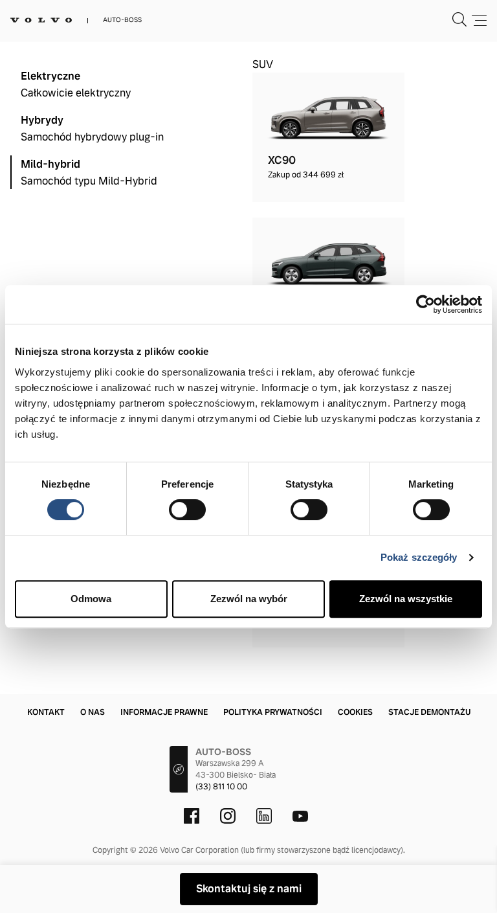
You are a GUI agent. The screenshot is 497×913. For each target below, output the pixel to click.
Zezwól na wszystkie (405, 598)
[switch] (187, 509)
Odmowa (91, 598)
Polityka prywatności (272, 712)
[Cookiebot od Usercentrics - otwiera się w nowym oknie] (425, 304)
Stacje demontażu (429, 712)
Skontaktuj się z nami (249, 889)
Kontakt (46, 712)
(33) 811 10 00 (221, 787)
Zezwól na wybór (248, 598)
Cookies (355, 712)
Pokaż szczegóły (419, 557)
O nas (92, 712)
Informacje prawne (164, 712)
